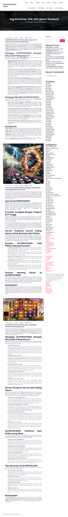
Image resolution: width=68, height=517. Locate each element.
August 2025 (49, 99)
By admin (16, 37)
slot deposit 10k (50, 207)
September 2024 (50, 117)
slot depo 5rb (49, 205)
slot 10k (48, 181)
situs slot (48, 247)
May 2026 (48, 86)
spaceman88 (49, 229)
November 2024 (50, 113)
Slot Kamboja (41, 8)
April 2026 (48, 88)
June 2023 (48, 139)
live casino (48, 161)
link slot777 (49, 159)
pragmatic (48, 241)
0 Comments (29, 37)
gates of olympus (49, 264)
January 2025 (49, 110)
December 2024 (50, 112)
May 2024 (48, 123)
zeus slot (48, 233)
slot (46, 260)
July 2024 (48, 120)
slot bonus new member (52, 194)
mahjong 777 (48, 249)
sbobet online (48, 285)
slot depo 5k (49, 203)
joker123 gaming (59, 8)
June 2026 (48, 85)
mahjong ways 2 (50, 167)
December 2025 (50, 93)
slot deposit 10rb (50, 208)
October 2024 (49, 115)
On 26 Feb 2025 (8, 37)
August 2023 (49, 136)
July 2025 (48, 101)
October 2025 (49, 96)
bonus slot (48, 150)
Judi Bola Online (50, 157)
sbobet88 (48, 173)
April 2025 (48, 105)
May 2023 (48, 140)
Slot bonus (48, 284)
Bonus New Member (51, 146)
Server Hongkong (50, 175)
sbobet (47, 172)
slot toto (47, 259)
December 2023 (50, 129)
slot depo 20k (49, 200)
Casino (31, 2)
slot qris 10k (49, 218)
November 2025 (50, 94)
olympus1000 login (25, 132)
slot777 (48, 222)
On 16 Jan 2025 (8, 185)
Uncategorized (49, 232)
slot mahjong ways (50, 213)
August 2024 (49, 118)
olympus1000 (49, 170)
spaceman (48, 226)
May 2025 (48, 104)
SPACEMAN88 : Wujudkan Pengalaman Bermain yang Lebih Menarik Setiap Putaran (54, 49)
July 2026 (48, 83)
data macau (48, 267)
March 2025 (49, 107)
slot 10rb (48, 183)
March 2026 (49, 90)
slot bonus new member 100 (53, 195)
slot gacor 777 (49, 257)
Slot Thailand (50, 8)
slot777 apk (49, 224)
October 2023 (49, 132)
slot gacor (48, 210)
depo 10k (47, 236)
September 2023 (50, 134)
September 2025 (50, 98)
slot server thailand (50, 238)
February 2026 (49, 91)
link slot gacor (49, 288)
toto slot (48, 230)
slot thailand (22, 328)
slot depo (48, 197)
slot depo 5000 (50, 202)
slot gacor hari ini (50, 211)
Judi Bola (38, 2)
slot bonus (48, 191)
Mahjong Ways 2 (32, 8)
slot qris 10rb (49, 219)
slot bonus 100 (49, 192)
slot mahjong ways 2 (51, 214)
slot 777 (48, 186)
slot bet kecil (49, 189)
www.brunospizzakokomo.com (25, 195)
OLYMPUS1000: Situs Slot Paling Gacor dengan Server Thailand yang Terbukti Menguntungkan (21, 41)
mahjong (48, 162)
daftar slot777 (49, 153)
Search (48, 36)
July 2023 (48, 137)
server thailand (49, 291)
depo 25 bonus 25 (50, 154)
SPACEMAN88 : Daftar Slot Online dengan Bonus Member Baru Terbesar (54, 54)
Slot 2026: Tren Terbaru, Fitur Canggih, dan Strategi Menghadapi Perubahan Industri (55, 63)
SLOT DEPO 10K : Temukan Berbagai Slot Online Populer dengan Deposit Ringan (55, 58)
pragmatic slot (49, 281)
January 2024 (49, 128)
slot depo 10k (49, 199)
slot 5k (47, 184)
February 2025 (49, 109)
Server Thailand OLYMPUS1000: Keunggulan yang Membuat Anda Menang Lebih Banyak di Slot (23, 188)
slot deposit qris (49, 235)
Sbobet (54, 2)
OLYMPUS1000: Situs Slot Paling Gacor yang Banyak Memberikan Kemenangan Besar (20, 325)
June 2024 (48, 121)
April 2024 (48, 124)
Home (26, 2)
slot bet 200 (49, 188)
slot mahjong (48, 251)
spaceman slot (49, 227)
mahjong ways (49, 165)
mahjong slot (49, 164)
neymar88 (48, 169)
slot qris (48, 216)
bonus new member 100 (52, 148)
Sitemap (48, 2)
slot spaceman (49, 270)
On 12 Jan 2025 (8, 322)
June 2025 (48, 102)
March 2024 (49, 126)
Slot (43, 2)
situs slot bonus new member (53, 178)
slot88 (47, 269)
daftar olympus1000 (15, 291)
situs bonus (49, 176)
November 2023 (50, 131)
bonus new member (50, 242)
